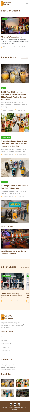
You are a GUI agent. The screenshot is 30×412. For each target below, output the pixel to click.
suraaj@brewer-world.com (8, 369)
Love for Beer (6, 137)
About (2, 337)
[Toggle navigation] (26, 3)
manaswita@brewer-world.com (9, 367)
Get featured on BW (6, 343)
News (4, 19)
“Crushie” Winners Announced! (13, 37)
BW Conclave (4, 340)
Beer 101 (4, 182)
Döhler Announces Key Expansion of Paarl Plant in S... (11, 296)
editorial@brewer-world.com (8, 365)
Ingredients (6, 275)
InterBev (3, 354)
